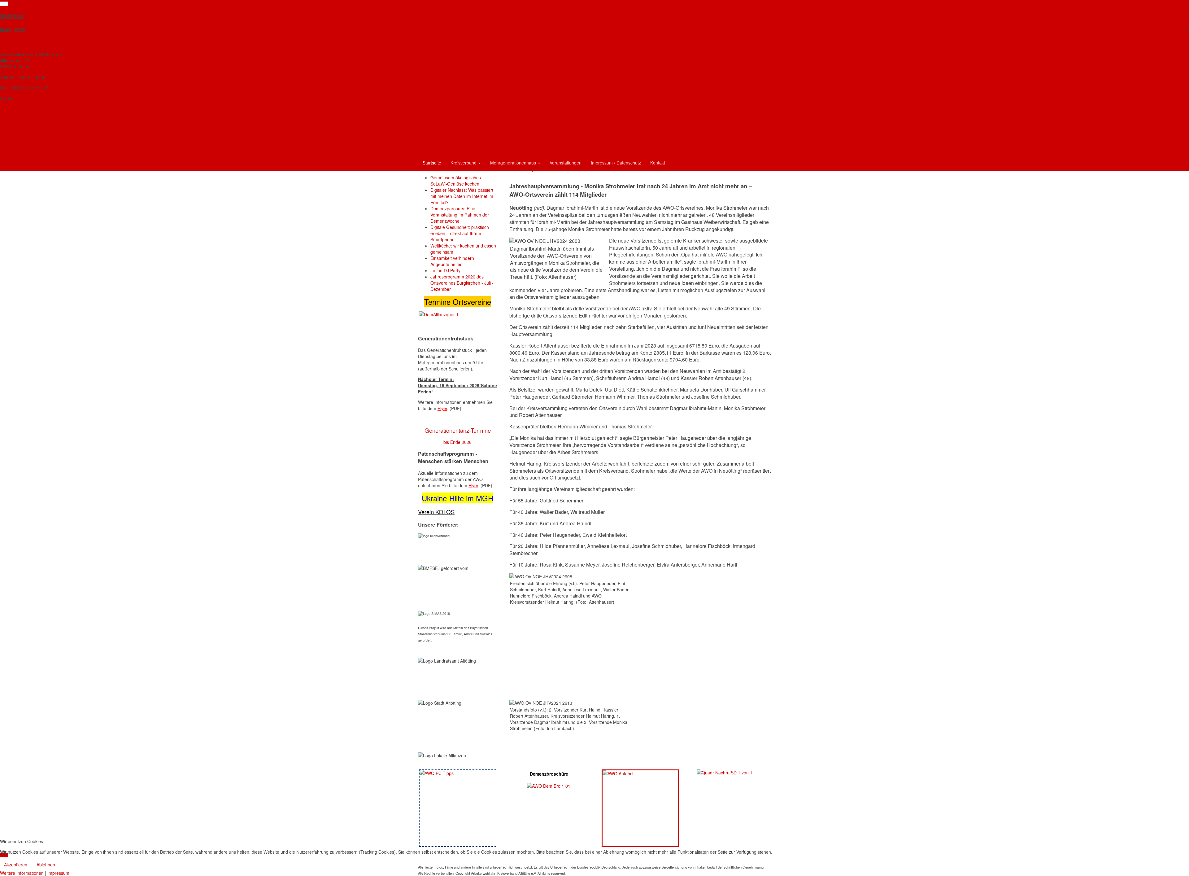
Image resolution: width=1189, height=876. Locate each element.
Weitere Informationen (22, 873)
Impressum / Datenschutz (616, 163)
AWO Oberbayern (18, 140)
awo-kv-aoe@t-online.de (37, 98)
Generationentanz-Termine (458, 430)
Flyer (442, 408)
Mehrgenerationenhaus (513, 163)
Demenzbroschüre (549, 774)
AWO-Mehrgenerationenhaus (30, 109)
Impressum (58, 873)
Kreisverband (464, 163)
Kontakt (657, 163)
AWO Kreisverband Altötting (29, 42)
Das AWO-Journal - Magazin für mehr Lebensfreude (54, 119)
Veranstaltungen (565, 163)
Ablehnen (46, 864)
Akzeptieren (15, 864)
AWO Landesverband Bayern (30, 130)
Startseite (432, 163)
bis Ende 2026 (457, 442)
